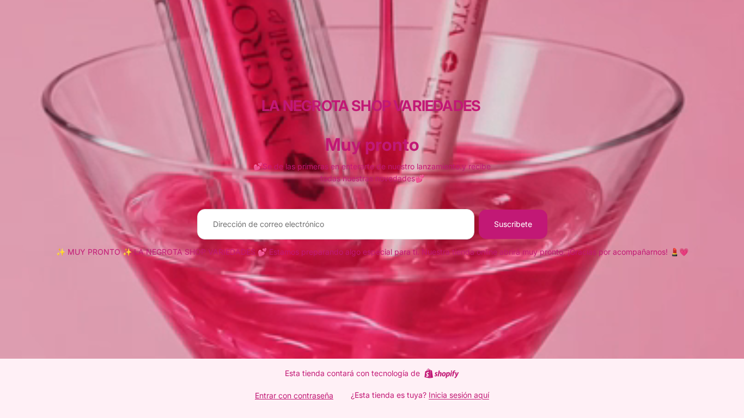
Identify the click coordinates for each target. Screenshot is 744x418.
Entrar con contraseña (294, 395)
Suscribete (513, 224)
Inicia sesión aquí (459, 394)
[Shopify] (441, 373)
